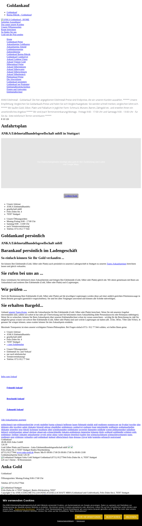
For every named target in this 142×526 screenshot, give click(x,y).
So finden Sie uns (9, 32)
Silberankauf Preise (15, 64)
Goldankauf (12, 12)
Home (9, 39)
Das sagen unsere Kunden (12, 24)
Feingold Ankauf (14, 388)
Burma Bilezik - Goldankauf (19, 15)
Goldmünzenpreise (15, 49)
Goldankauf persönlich (17, 82)
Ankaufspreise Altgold (16, 47)
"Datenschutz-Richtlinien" (24, 509)
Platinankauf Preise (15, 77)
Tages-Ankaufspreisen (116, 264)
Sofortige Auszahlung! (11, 22)
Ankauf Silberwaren (15, 69)
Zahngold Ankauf (15, 409)
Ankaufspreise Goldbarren (18, 44)
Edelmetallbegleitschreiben (18, 87)
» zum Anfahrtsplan (15, 344)
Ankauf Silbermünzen (16, 67)
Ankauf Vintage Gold (16, 62)
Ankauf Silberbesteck (16, 74)
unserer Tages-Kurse (18, 312)
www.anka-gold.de (25, 452)
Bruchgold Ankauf (15, 398)
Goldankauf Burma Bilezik (18, 54)
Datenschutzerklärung (65, 521)
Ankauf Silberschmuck (17, 72)
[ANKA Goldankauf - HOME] (15, 19)
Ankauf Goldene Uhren (17, 59)
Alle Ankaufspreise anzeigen (13, 420)
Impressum (81, 521)
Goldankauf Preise (15, 42)
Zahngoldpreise (13, 52)
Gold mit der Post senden (12, 34)
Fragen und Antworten (16, 89)
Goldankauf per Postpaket (18, 84)
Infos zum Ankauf (9, 376)
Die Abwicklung (14, 79)
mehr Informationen (89, 517)
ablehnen (131, 517)
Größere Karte (71, 196)
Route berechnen (8, 29)
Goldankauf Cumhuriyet (17, 57)
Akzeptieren (113, 517)
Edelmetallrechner (14, 92)
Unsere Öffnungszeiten (11, 27)
